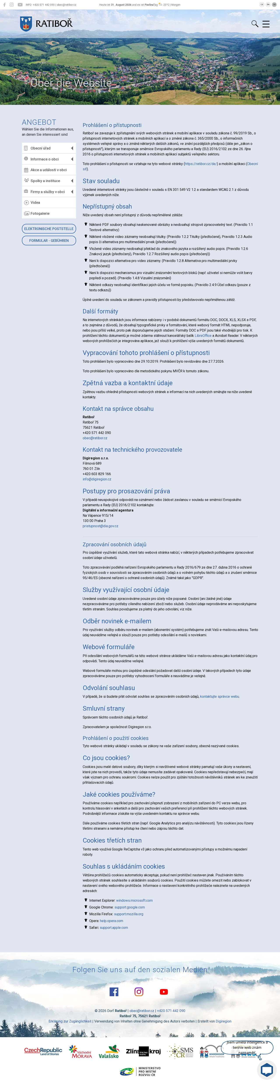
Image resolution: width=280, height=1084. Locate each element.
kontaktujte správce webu (219, 696)
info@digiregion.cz (97, 479)
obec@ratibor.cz (95, 438)
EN (268, 5)
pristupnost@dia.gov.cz (100, 526)
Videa (35, 202)
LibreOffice (203, 336)
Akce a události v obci (49, 170)
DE (274, 5)
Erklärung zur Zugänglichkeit (70, 1021)
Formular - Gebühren (49, 241)
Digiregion (223, 1021)
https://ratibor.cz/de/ (201, 164)
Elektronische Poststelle (49, 229)
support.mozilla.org (128, 914)
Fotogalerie (40, 213)
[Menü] (266, 24)
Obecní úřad (41, 148)
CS (262, 5)
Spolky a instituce (45, 181)
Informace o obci (45, 159)
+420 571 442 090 (171, 1011)
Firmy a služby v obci (48, 192)
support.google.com (129, 907)
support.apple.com (114, 928)
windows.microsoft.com (134, 900)
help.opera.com (111, 921)
